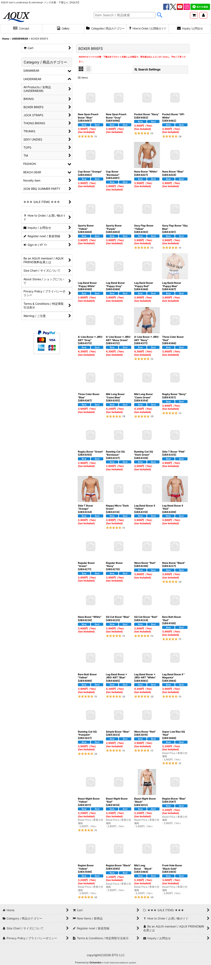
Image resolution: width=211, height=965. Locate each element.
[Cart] (194, 15)
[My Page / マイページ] (203, 15)
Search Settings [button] (149, 69)
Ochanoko (95, 962)
